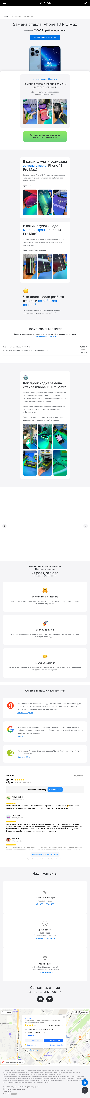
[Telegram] (49, 999)
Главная (5, 16)
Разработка (7, 1094)
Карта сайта (7, 1091)
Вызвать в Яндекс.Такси (45, 938)
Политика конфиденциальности (14, 1089)
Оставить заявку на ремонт (45, 37)
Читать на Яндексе (25, 713)
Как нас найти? (45, 972)
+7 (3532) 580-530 (86, 3)
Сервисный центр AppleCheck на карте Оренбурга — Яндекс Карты (45, 859)
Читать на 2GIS (23, 757)
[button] (4, 526)
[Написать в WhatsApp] (40, 999)
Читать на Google (24, 736)
